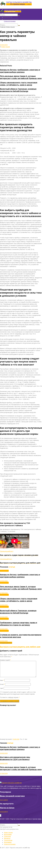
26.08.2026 (4, 605)
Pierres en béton (7, 808)
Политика (7, 836)
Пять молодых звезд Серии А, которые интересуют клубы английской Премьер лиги (21, 77)
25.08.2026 (4, 617)
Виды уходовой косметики (12, 796)
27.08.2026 (4, 593)
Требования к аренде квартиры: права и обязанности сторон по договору (18, 623)
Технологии (8, 840)
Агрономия (8, 834)
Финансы (7, 838)
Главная (3, 27)
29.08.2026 (4, 581)
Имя (2, 680)
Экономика (7, 842)
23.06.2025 (4, 45)
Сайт (1, 688)
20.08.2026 (4, 629)
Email (2, 684)
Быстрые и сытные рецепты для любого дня (20, 647)
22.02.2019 (4, 812)
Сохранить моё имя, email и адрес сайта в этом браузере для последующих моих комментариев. (18, 693)
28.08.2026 (4, 763)
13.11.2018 (4, 800)
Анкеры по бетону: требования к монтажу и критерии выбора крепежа (20, 71)
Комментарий (5, 660)
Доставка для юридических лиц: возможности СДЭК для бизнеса (15, 758)
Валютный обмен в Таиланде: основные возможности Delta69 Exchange (18, 90)
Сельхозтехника (9, 21)
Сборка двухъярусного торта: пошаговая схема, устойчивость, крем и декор (18, 83)
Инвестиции (10, 27)
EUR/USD (16, 739)
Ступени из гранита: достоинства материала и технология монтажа (20, 635)
